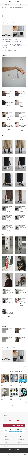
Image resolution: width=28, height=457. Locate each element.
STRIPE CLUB (14, 2)
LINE (5, 420)
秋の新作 (4, 19)
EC (9, 19)
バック (4, 22)
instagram (9, 420)
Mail (22, 420)
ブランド (7, 4)
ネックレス (10, 22)
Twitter (14, 420)
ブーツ (14, 19)
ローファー (21, 19)
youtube (18, 420)
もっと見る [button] (14, 405)
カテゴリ (21, 4)
